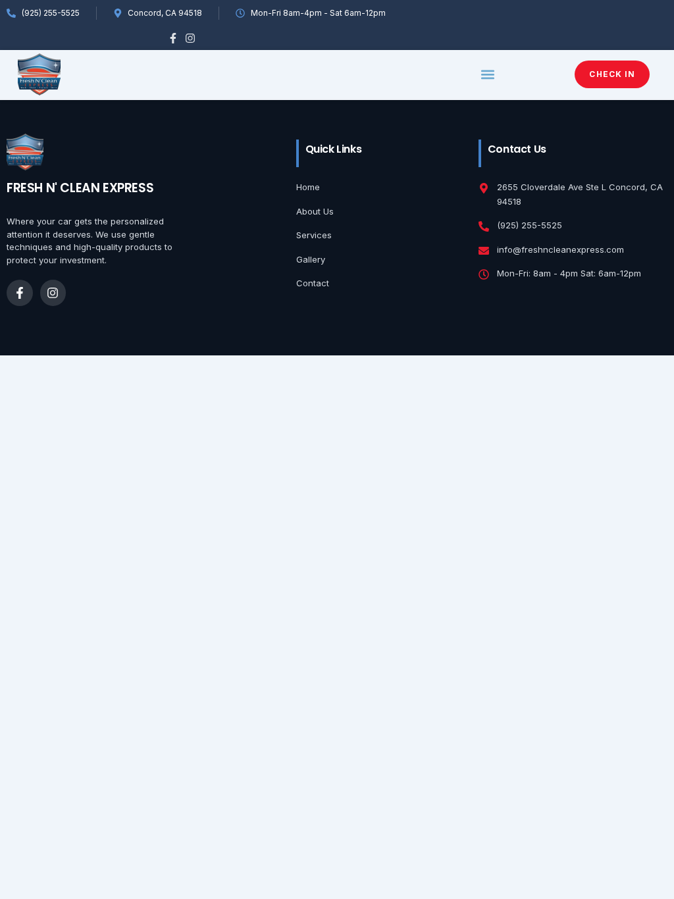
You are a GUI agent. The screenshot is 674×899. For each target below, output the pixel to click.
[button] (488, 75)
